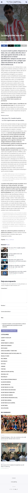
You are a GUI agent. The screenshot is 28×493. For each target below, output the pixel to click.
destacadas (4, 348)
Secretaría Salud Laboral (8, 402)
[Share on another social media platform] (24, 46)
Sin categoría (4, 408)
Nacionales (4, 361)
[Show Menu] (1, 2)
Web (2, 317)
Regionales (4, 376)
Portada (3, 369)
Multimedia (4, 358)
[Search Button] (26, 2)
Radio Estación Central (7, 371)
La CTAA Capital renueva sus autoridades (13, 120)
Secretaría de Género (7, 395)
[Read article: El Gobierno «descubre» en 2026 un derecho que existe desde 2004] (4, 267)
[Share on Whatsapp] (17, 46)
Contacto (14, 478)
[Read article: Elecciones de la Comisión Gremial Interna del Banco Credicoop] (14, 452)
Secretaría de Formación (8, 392)
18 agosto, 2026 (12, 249)
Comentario (4, 288)
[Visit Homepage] (13, 2)
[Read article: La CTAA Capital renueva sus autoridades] (4, 255)
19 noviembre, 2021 (5, 38)
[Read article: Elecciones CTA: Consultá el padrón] (4, 249)
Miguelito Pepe (5, 356)
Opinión (3, 366)
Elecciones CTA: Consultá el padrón (11, 118)
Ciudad (3, 340)
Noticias (3, 363)
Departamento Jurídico (7, 343)
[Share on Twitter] (11, 46)
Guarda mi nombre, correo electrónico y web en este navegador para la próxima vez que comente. (14, 325)
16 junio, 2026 (11, 268)
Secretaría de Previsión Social (9, 397)
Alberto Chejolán (6, 337)
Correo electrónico (6, 311)
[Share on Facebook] (4, 46)
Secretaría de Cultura (7, 387)
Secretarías (4, 405)
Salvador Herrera (6, 382)
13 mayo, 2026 (11, 274)
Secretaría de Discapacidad (8, 389)
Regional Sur (4, 374)
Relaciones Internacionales (9, 379)
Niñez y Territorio (10, 239)
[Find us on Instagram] (13, 489)
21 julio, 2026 (11, 262)
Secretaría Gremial (6, 400)
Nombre (3, 305)
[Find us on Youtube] (15, 489)
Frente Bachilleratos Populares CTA (11, 353)
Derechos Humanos (6, 345)
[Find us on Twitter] (11, 489)
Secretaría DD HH (5, 384)
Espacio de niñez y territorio (9, 350)
